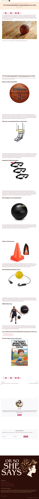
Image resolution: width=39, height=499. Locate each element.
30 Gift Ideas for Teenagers (7, 333)
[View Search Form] (37, 1)
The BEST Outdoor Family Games (8, 335)
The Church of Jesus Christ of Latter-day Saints (8, 485)
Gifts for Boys (16, 3)
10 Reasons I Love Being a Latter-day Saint (7, 483)
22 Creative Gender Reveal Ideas (33, 383)
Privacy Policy (35, 497)
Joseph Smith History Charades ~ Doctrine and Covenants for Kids (10, 383)
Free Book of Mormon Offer (5, 482)
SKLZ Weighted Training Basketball (11, 198)
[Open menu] (35, 0)
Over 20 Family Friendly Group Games (8, 334)
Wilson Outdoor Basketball (9, 82)
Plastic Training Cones (8, 241)
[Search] (37, 398)
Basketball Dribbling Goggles (10, 160)
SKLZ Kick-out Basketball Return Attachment (14, 121)
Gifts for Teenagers (25, 3)
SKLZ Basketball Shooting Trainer (11, 269)
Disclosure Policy (30, 497)
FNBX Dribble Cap (7, 304)
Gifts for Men (20, 3)
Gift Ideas (12, 3)
